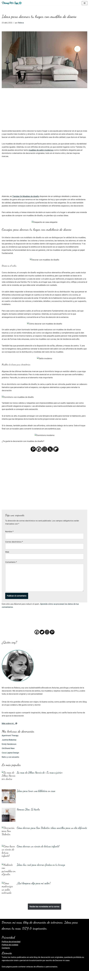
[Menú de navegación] (84, 3)
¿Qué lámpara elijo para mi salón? (34, 883)
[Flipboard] (56, 449)
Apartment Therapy (10, 735)
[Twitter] (42, 632)
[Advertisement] (44, 112)
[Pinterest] (33, 449)
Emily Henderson (9, 744)
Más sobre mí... (8, 723)
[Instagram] (44, 449)
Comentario (11, 562)
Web (7, 552)
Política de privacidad (11, 941)
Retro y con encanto (10, 757)
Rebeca (21, 23)
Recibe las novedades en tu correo (44, 906)
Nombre (9, 531)
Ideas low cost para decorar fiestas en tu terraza (41, 864)
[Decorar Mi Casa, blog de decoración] (12, 3)
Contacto (6, 948)
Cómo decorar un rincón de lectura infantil (38, 846)
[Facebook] (38, 449)
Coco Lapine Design (10, 753)
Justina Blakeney (9, 740)
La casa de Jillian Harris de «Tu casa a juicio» (40, 772)
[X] (50, 449)
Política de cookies (10, 945)
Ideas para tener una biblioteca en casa (36, 791)
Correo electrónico (14, 542)
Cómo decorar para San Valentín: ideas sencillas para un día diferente (52, 828)
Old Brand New (8, 748)
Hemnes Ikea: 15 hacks (28, 809)
